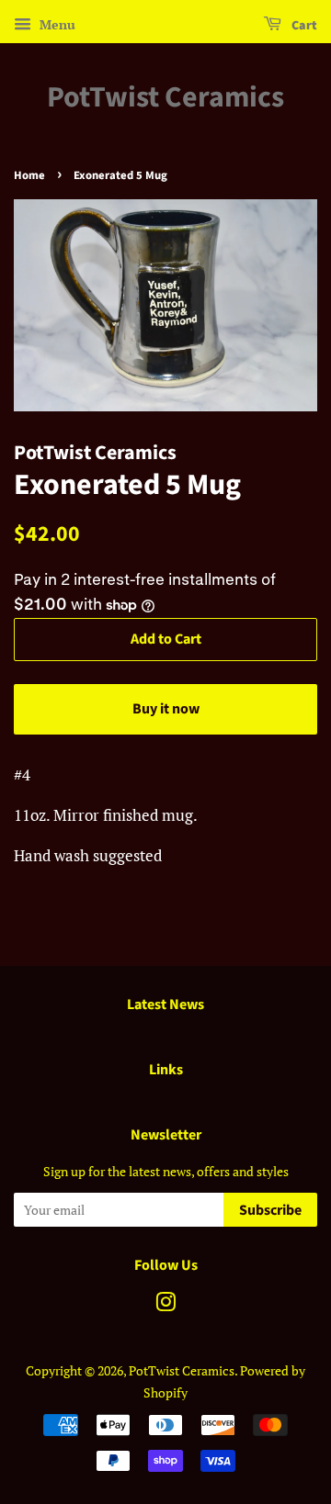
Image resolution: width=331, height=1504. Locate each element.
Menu (55, 24)
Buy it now (166, 709)
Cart (303, 26)
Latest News (165, 1004)
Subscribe (270, 1210)
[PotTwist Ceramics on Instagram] (165, 1305)
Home (29, 175)
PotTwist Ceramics (165, 97)
